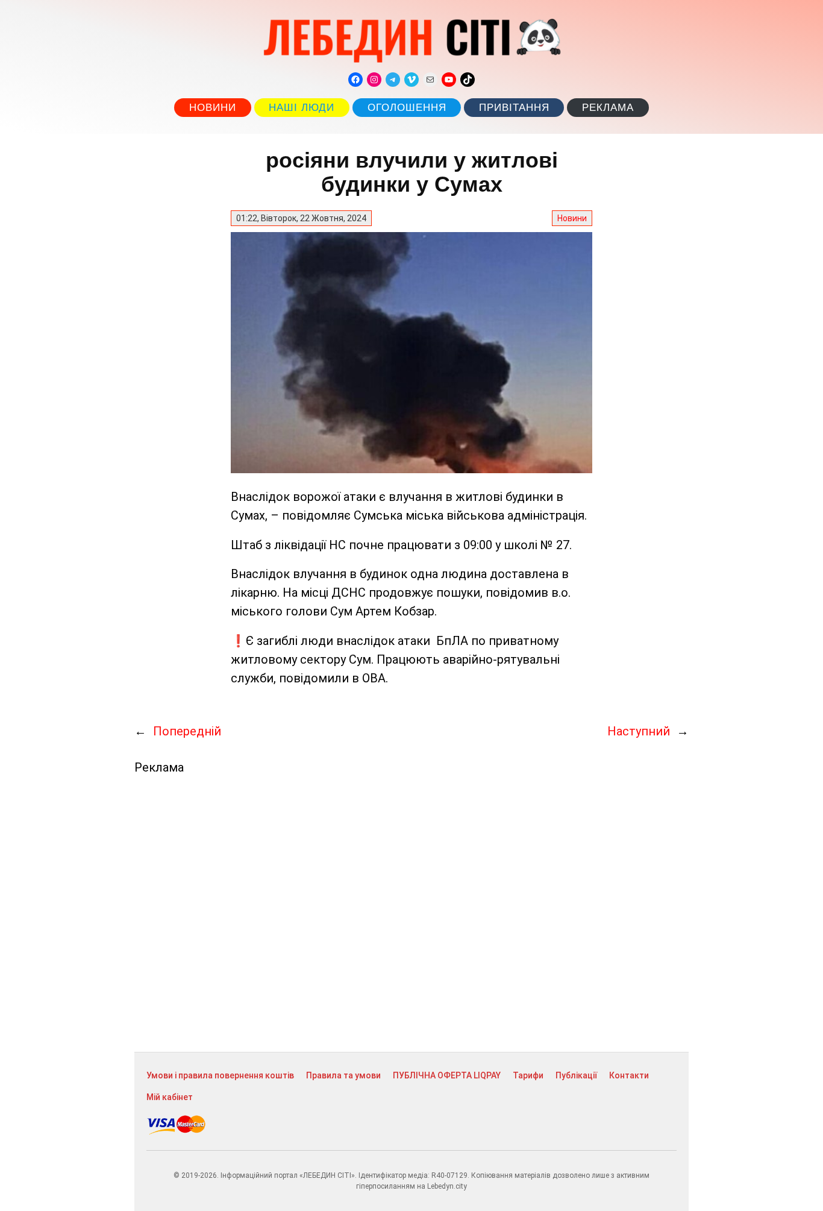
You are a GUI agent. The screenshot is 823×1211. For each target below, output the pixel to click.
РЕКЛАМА (608, 107)
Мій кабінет (169, 1097)
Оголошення (407, 107)
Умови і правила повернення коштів (220, 1075)
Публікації (576, 1075)
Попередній (187, 731)
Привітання (514, 107)
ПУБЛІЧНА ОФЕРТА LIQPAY (447, 1075)
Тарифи (528, 1075)
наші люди (301, 107)
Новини (212, 107)
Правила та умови (343, 1075)
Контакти (629, 1075)
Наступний (638, 731)
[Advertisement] (411, 913)
